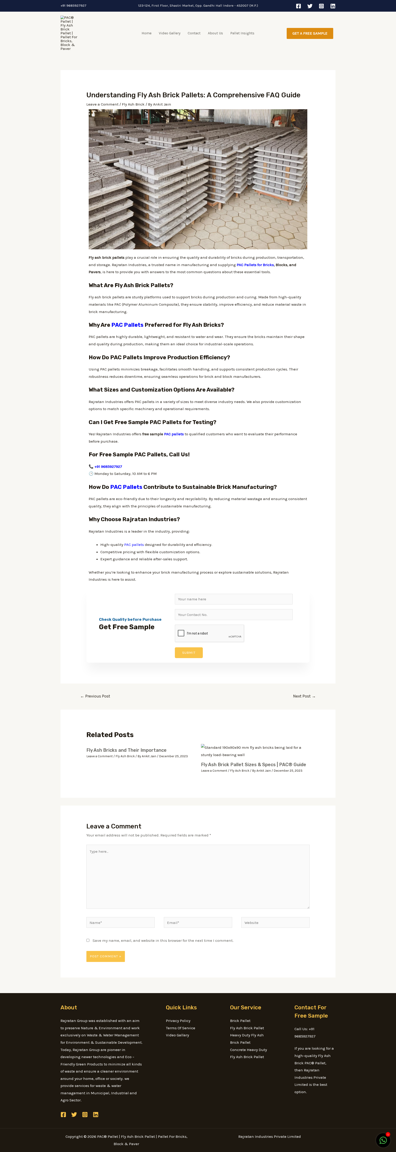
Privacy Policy (178, 1020)
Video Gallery (169, 33)
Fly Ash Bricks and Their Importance (126, 750)
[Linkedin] (333, 6)
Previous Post (95, 696)
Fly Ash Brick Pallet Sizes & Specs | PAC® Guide (253, 764)
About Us (215, 33)
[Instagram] (321, 6)
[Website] (275, 923)
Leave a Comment (102, 104)
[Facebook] (298, 6)
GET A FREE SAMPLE (309, 33)
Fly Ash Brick (133, 104)
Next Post (304, 696)
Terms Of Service (180, 1028)
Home (146, 33)
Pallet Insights (242, 33)
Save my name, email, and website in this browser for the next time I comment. (163, 940)
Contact (194, 33)
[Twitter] (310, 6)
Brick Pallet (240, 1020)
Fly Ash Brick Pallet (247, 1028)
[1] (383, 1142)
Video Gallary (177, 1035)
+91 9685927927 (73, 5)
